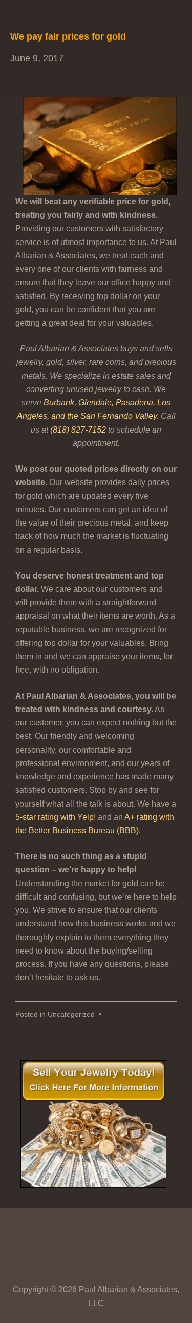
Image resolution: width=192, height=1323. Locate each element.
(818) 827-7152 (78, 429)
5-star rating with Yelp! (55, 817)
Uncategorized (71, 1014)
